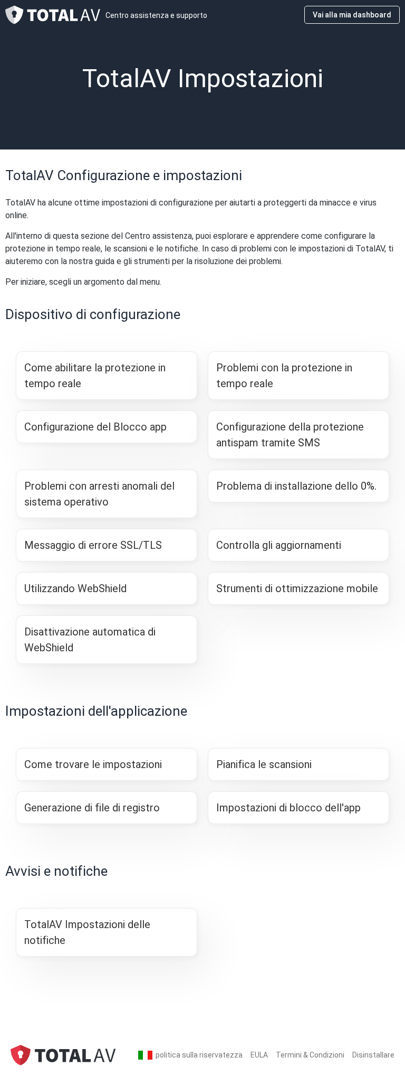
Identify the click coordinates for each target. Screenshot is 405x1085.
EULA (259, 1055)
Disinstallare (373, 1055)
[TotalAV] (63, 1055)
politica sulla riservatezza (199, 1055)
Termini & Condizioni (310, 1055)
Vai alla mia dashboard (352, 15)
